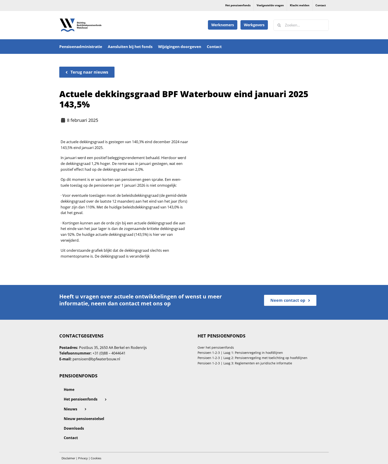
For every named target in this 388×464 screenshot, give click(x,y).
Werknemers (222, 24)
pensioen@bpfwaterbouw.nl (96, 359)
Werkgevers (254, 24)
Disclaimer (68, 458)
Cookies (96, 458)
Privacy (83, 458)
